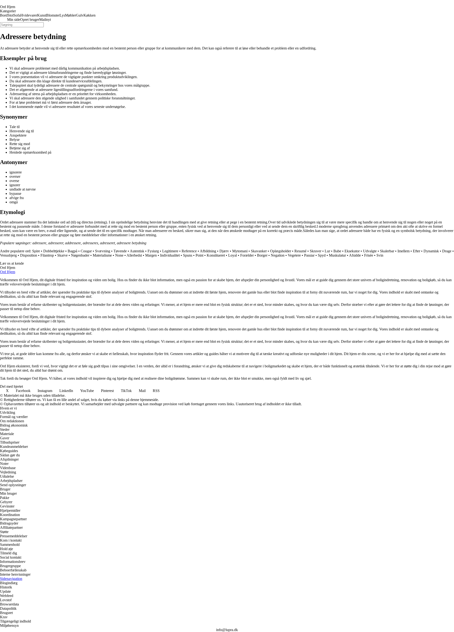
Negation (277, 255)
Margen (151, 255)
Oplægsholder (280, 251)
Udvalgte (370, 251)
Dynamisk (431, 251)
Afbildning (208, 251)
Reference (189, 251)
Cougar (86, 251)
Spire (36, 251)
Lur (327, 251)
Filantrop (47, 255)
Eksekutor (352, 251)
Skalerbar (387, 251)
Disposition (28, 255)
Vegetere (294, 255)
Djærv (224, 251)
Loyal (232, 255)
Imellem (403, 251)
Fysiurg (153, 251)
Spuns (187, 255)
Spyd (322, 255)
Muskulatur (337, 255)
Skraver (315, 251)
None (119, 255)
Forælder (247, 255)
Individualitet (170, 255)
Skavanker (259, 251)
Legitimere (170, 251)
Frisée (368, 255)
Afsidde (355, 255)
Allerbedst (134, 255)
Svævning (102, 251)
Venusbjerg (8, 255)
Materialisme (102, 255)
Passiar (309, 255)
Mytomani (240, 251)
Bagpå (72, 251)
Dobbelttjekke (53, 251)
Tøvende (120, 251)
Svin (379, 255)
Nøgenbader (80, 255)
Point (199, 255)
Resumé (300, 251)
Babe (337, 251)
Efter (416, 251)
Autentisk (137, 251)
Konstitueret (216, 255)
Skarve (62, 255)
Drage (446, 251)
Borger (262, 255)
